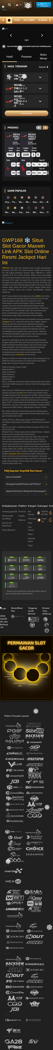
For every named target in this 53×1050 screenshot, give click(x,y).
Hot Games (29, 20)
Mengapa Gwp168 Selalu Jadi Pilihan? (23, 484)
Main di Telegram (44, 5)
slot (21, 393)
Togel (17, 20)
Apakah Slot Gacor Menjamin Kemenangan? (26, 491)
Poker (30, 534)
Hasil (10, 56)
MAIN (8, 197)
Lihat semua (26, 113)
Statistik (42, 67)
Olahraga (43, 20)
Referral (22, 520)
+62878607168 (44, 512)
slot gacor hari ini (15, 454)
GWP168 (5, 268)
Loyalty (21, 516)
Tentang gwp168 (9, 511)
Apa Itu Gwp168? (13, 477)
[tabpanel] (26, 35)
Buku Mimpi (43, 56)
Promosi (22, 511)
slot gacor (6, 322)
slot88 (37, 296)
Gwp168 (44, 520)
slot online (20, 355)
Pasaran (26, 56)
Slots (30, 523)
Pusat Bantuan (8, 530)
